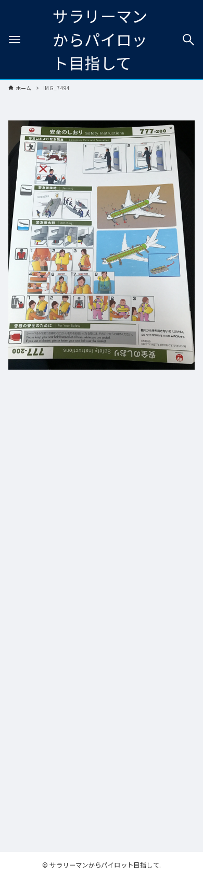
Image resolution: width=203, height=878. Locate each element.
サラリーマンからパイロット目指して (100, 39)
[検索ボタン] (188, 39)
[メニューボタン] (14, 39)
